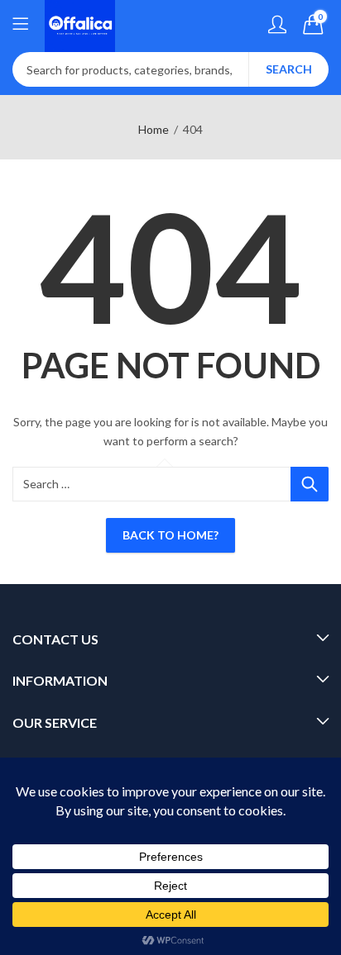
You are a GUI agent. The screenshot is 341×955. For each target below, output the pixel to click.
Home (153, 129)
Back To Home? (170, 535)
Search (289, 69)
